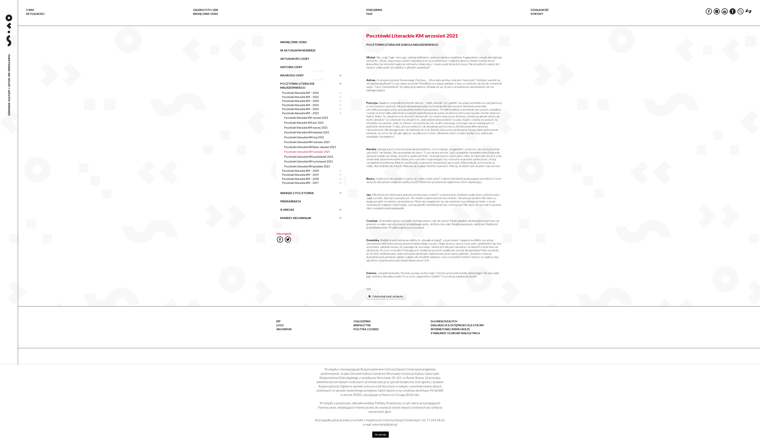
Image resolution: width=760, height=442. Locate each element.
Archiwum (284, 329)
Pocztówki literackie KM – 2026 (300, 92)
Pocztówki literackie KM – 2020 (300, 170)
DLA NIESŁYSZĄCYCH (444, 321)
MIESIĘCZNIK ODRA (205, 13)
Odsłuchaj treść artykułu (387, 296)
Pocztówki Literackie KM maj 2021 (304, 137)
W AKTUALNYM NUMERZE (298, 50)
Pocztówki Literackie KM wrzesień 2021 (307, 151)
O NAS (30, 9)
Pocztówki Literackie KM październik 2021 (308, 156)
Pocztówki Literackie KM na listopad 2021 (308, 161)
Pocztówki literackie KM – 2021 (300, 113)
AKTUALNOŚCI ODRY (294, 58)
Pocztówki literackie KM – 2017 (300, 182)
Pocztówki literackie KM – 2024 (300, 100)
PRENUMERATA (290, 201)
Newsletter (362, 325)
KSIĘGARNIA (374, 9)
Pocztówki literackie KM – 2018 (300, 178)
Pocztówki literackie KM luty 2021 (304, 122)
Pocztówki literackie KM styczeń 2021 (306, 117)
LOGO (280, 325)
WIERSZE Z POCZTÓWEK (297, 193)
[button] (755, 41)
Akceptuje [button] (380, 434)
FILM (369, 13)
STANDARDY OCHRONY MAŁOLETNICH (455, 333)
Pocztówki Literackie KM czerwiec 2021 (307, 142)
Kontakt (537, 13)
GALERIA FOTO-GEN (205, 9)
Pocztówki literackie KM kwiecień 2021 (306, 132)
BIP (278, 321)
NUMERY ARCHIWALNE (295, 218)
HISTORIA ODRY (291, 67)
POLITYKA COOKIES (366, 329)
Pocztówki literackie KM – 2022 (300, 109)
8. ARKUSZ (287, 209)
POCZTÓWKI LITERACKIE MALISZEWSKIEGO (297, 85)
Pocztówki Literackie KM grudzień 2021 (307, 166)
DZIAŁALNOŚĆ (540, 9)
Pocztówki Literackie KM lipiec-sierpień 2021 (310, 147)
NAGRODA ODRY (292, 75)
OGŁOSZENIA (361, 321)
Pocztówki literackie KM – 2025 (300, 97)
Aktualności (35, 13)
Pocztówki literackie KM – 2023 (300, 105)
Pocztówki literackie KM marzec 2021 (306, 127)
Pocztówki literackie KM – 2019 (300, 174)
